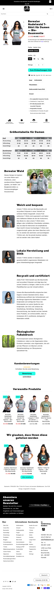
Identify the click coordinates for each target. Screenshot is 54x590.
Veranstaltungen (7, 542)
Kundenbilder (19, 549)
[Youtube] (10, 581)
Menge (30, 65)
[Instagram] (12, 581)
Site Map (10, 588)
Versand (31, 93)
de (50, 1)
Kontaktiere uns (20, 556)
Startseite (7, 486)
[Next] (23, 26)
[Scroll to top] (51, 586)
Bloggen (5, 539)
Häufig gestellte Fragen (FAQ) (37, 89)
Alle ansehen (27, 477)
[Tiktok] (14, 581)
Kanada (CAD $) (42, 580)
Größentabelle (38, 80)
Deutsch (44, 575)
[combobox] (27, 14)
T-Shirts (31, 530)
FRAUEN (13, 486)
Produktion (6, 537)
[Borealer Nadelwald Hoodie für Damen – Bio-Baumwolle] (8, 403)
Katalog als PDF (20, 546)
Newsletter (19, 554)
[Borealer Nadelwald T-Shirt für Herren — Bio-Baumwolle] (46, 403)
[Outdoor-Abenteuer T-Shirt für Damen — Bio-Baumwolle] (10, 454)
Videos (18, 551)
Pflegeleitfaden (33, 84)
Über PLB (5, 525)
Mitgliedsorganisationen (9, 549)
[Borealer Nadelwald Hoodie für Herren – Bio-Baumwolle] (20, 403)
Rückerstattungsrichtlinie (9, 558)
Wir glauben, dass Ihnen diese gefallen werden (27, 436)
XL (42, 59)
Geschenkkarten (20, 542)
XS (30, 59)
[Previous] (11, 26)
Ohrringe (31, 554)
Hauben (31, 544)
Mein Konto (19, 539)
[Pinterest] (5, 581)
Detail (30, 80)
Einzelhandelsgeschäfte (22, 544)
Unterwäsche (32, 546)
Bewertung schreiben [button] (27, 374)
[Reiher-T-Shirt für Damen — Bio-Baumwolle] (43, 454)
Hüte (30, 542)
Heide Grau (33, 51)
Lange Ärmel (32, 539)
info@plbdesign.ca (47, 539)
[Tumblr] (7, 581)
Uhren (30, 551)
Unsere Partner (7, 551)
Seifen (30, 535)
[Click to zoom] (23, 22)
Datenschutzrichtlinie (8, 561)
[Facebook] (3, 581)
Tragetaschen (32, 549)
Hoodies (31, 537)
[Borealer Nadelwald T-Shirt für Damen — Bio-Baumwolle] (27, 454)
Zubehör (31, 532)
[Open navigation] (6, 9)
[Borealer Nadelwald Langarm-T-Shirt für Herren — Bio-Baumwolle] (33, 403)
